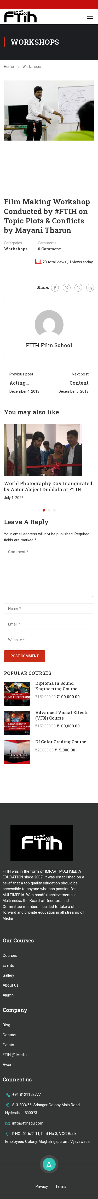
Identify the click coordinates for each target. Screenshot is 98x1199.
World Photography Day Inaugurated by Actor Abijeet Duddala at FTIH (48, 486)
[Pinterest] (78, 288)
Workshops (31, 67)
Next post (80, 374)
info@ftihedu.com (27, 1123)
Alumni (8, 995)
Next (90, 110)
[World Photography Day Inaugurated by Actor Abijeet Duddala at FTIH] (43, 450)
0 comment (49, 248)
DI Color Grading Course (60, 741)
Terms (60, 1186)
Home (9, 67)
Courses (10, 955)
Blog (6, 1025)
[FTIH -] (20, 16)
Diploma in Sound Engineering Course (56, 685)
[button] (44, 510)
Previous (8, 110)
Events (8, 965)
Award (8, 1064)
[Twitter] (67, 288)
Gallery (8, 975)
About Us (11, 985)
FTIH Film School (49, 345)
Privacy (42, 1186)
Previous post (21, 374)
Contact (9, 1035)
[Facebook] (55, 288)
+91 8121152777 (26, 1094)
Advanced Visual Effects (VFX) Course (62, 715)
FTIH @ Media (15, 1054)
